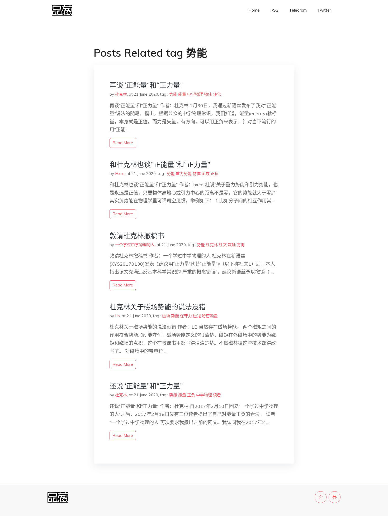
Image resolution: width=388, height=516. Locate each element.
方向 (241, 244)
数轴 (232, 244)
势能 (173, 94)
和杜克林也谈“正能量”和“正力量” (160, 164)
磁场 (166, 315)
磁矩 (197, 315)
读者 (217, 394)
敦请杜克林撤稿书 (137, 235)
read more (122, 142)
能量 (182, 94)
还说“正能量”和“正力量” (146, 386)
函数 (206, 173)
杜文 (223, 244)
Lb (117, 315)
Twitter (324, 10)
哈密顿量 (210, 315)
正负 (215, 173)
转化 (217, 94)
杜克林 (121, 94)
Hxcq (120, 173)
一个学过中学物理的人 (135, 244)
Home (254, 10)
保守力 (186, 315)
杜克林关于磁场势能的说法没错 (158, 307)
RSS (274, 10)
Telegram (298, 10)
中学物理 (195, 94)
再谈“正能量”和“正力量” (146, 85)
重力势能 (184, 173)
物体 (208, 94)
